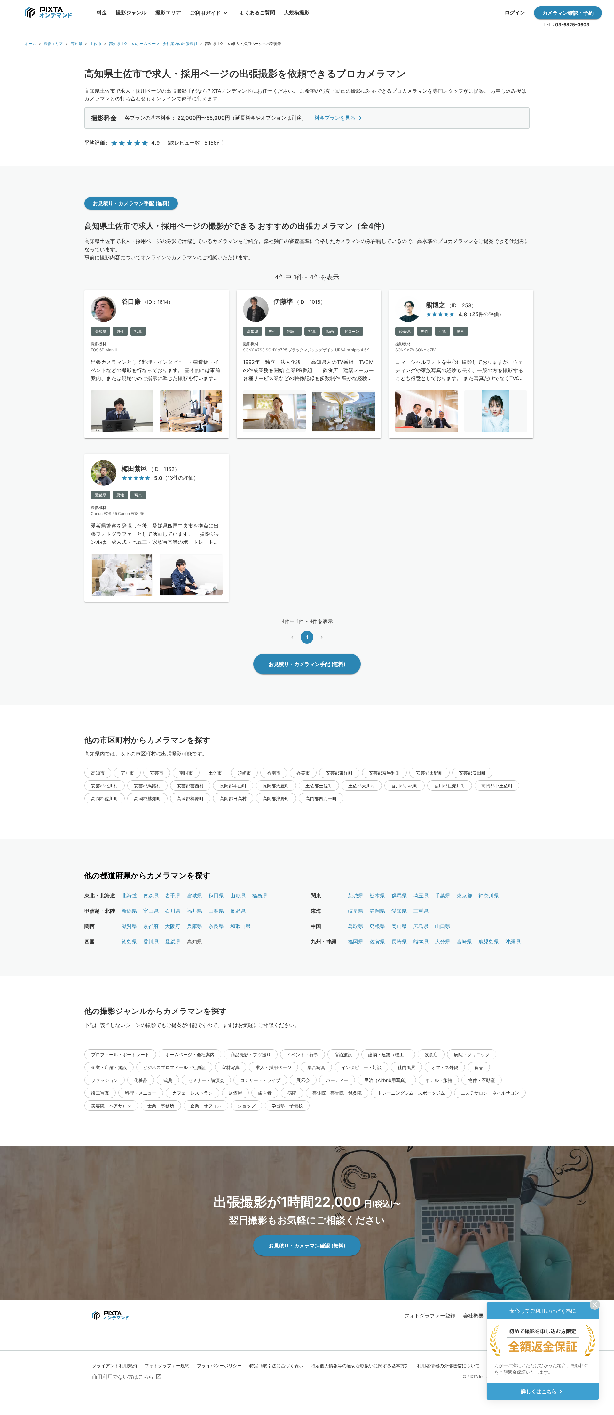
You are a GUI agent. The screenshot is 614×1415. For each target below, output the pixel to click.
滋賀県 (129, 926)
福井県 (194, 911)
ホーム (30, 43)
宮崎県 (464, 941)
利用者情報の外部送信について (448, 1365)
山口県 (442, 926)
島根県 (377, 926)
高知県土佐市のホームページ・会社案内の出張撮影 (153, 43)
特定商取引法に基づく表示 (276, 1365)
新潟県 (129, 911)
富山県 (151, 911)
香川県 (151, 941)
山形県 (238, 895)
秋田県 (216, 895)
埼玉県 (421, 895)
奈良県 (216, 926)
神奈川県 (488, 895)
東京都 (464, 895)
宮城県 (194, 895)
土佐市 (95, 43)
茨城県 (355, 895)
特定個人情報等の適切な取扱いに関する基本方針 (360, 1365)
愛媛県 (172, 941)
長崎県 (399, 941)
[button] (97, 773)
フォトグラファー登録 (429, 1315)
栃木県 (377, 895)
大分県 (442, 941)
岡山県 (399, 926)
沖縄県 (513, 941)
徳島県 (129, 941)
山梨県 (216, 911)
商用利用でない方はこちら (123, 1376)
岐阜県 (355, 911)
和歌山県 (240, 926)
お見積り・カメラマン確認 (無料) (307, 1245)
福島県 (259, 895)
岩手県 (172, 895)
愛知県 (399, 911)
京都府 (151, 926)
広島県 (421, 926)
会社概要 (473, 1315)
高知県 (76, 43)
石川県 (172, 911)
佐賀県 (377, 941)
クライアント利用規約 (114, 1365)
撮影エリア (53, 43)
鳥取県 (355, 926)
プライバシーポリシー (219, 1365)
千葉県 (442, 895)
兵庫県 (194, 926)
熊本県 (421, 941)
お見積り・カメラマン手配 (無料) (131, 203)
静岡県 (377, 911)
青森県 (151, 895)
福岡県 (355, 941)
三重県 (421, 911)
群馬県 (399, 895)
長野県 (238, 911)
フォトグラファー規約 (167, 1365)
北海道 (129, 895)
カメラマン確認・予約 (568, 13)
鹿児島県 (488, 941)
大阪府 (172, 926)
